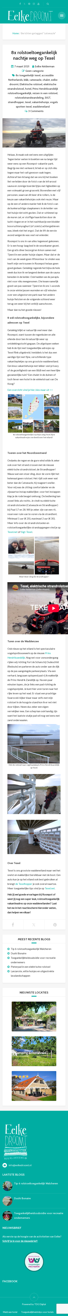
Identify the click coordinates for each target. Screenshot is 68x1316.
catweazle (35, 79)
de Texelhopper (23, 883)
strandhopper (16, 102)
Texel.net (12, 531)
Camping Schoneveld (30, 1053)
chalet (46, 79)
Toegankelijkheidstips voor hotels (37, 1312)
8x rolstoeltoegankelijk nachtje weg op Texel (34, 55)
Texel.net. (50, 888)
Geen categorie (34, 70)
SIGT (47, 97)
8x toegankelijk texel (28, 75)
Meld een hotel (10, 1312)
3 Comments (35, 111)
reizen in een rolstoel (45, 93)
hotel (28, 88)
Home (15, 33)
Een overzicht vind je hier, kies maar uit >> (30, 389)
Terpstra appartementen (32, 1087)
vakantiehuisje (40, 102)
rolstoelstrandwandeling (29, 97)
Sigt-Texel (26, 531)
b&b (26, 79)
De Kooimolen (25, 1018)
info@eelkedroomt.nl (20, 1165)
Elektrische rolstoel (31, 84)
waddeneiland (41, 106)
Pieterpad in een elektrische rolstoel (30, 966)
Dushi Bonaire (18, 953)
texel (28, 102)
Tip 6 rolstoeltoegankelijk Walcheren (31, 948)
